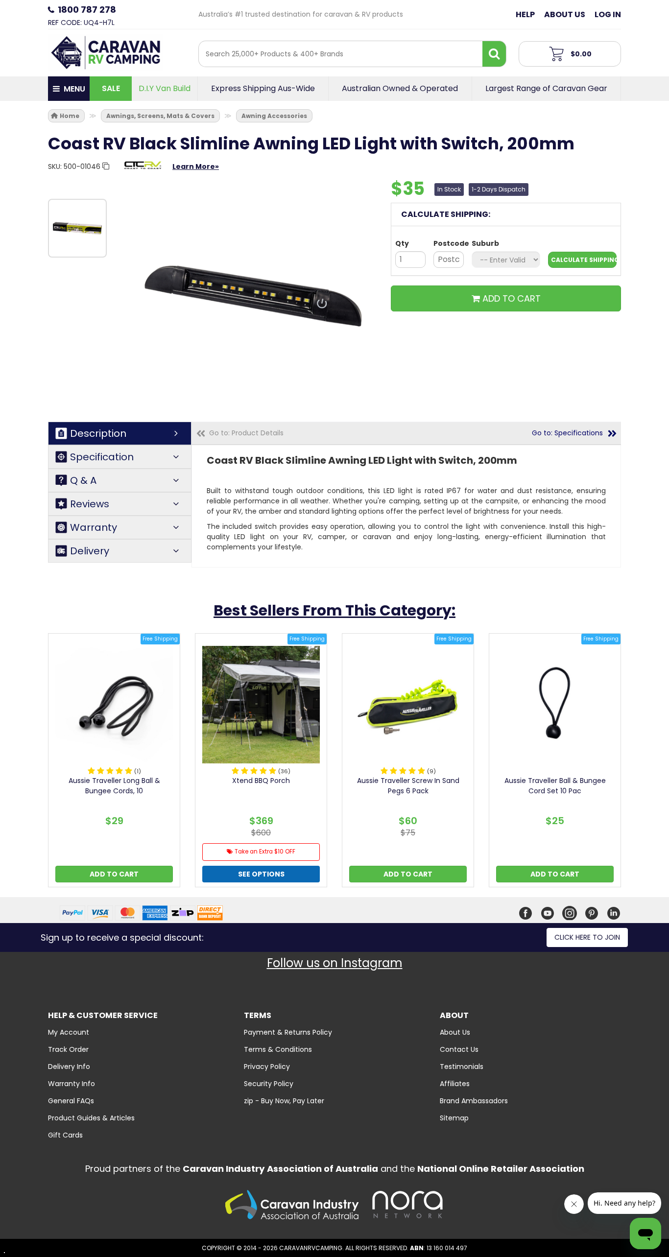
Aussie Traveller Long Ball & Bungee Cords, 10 (114, 786)
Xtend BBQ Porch (261, 780)
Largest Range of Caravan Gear (546, 89)
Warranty (93, 527)
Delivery (89, 550)
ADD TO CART (510, 298)
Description (98, 433)
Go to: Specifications (567, 433)
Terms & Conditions (278, 1049)
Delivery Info (69, 1066)
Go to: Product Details (246, 433)
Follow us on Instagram (335, 963)
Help (525, 14)
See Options (261, 874)
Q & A (83, 480)
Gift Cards (65, 1135)
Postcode (448, 243)
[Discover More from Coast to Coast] (142, 170)
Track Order (68, 1049)
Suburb (485, 243)
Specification (102, 456)
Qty (402, 243)
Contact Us (459, 1049)
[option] (77, 228)
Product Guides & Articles (91, 1118)
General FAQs (71, 1101)
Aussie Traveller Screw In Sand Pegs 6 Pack (408, 786)
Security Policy (268, 1084)
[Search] (494, 54)
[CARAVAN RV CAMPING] (105, 52)
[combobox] (340, 54)
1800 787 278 (87, 9)
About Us (564, 14)
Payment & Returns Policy (288, 1032)
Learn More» (195, 166)
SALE (111, 88)
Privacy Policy (267, 1066)
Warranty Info (71, 1084)
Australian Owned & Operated (400, 89)
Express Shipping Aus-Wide (263, 89)
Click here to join (587, 937)
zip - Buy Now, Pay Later (284, 1101)
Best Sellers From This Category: (334, 610)
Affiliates (455, 1084)
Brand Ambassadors (474, 1101)
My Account (68, 1032)
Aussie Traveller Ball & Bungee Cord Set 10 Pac (555, 786)
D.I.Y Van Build (165, 89)
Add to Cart (114, 874)
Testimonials (461, 1066)
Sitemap (454, 1118)
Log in (608, 14)
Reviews (89, 503)
